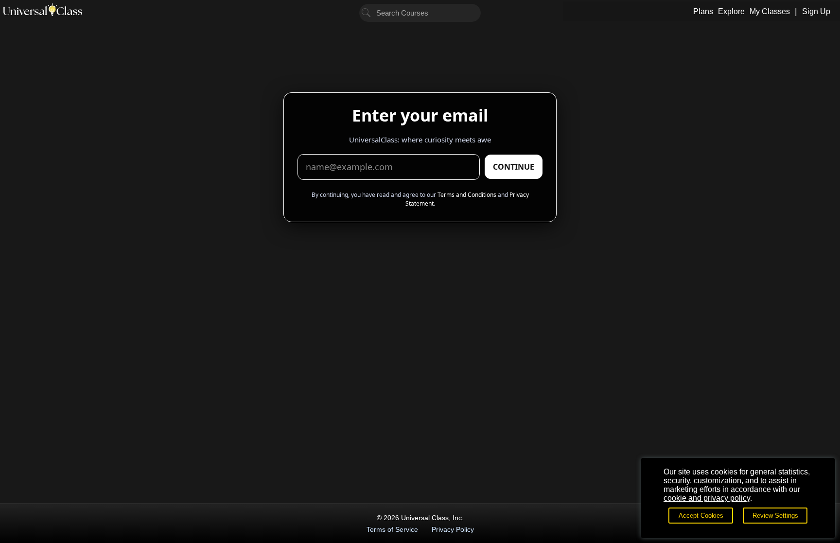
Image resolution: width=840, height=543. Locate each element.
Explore (731, 11)
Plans (703, 11)
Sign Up (816, 11)
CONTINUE (513, 166)
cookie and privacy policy (707, 498)
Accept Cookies (701, 515)
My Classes (770, 11)
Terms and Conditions (467, 195)
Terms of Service (392, 529)
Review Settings (775, 515)
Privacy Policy (453, 529)
